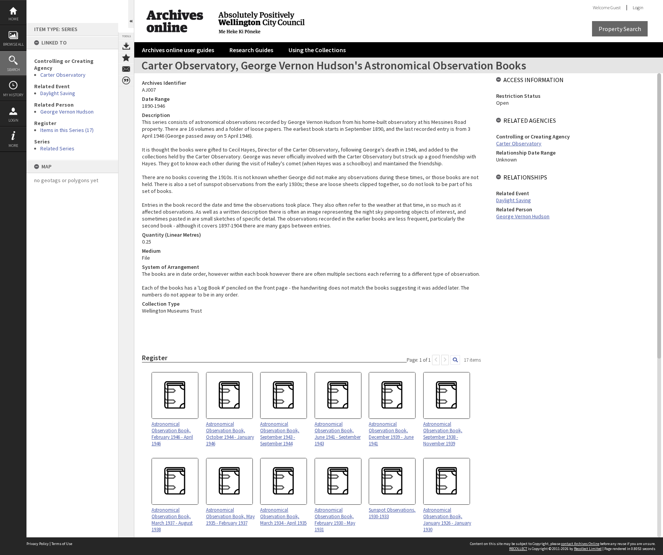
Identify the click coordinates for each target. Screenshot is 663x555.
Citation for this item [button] (126, 80)
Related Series (57, 148)
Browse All (13, 44)
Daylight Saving (57, 93)
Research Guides (251, 50)
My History (13, 94)
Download (126, 46)
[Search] (455, 360)
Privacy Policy (37, 543)
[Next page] (445, 360)
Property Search (620, 29)
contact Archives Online (580, 543)
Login (13, 120)
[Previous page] (436, 360)
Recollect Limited (588, 548)
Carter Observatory (63, 74)
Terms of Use (61, 543)
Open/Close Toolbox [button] (131, 14)
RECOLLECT (518, 548)
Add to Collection (126, 57)
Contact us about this (126, 69)
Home (13, 18)
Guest (615, 7)
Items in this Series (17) (67, 130)
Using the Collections (317, 50)
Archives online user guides (178, 50)
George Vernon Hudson (67, 111)
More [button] (13, 145)
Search (13, 69)
